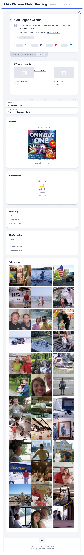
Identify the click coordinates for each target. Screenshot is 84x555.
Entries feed (15, 243)
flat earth (30, 37)
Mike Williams (31, 54)
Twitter (39, 54)
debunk (22, 37)
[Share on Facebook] (36, 45)
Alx (53, 549)
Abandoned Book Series (19, 216)
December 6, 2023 (53, 32)
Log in (13, 239)
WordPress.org (16, 250)
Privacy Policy (16, 223)
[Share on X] (21, 45)
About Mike (15, 219)
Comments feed (16, 247)
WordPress (41, 549)
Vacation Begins (40, 70)
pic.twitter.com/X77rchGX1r (29, 28)
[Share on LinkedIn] (66, 45)
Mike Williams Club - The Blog (25, 4)
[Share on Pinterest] (51, 45)
